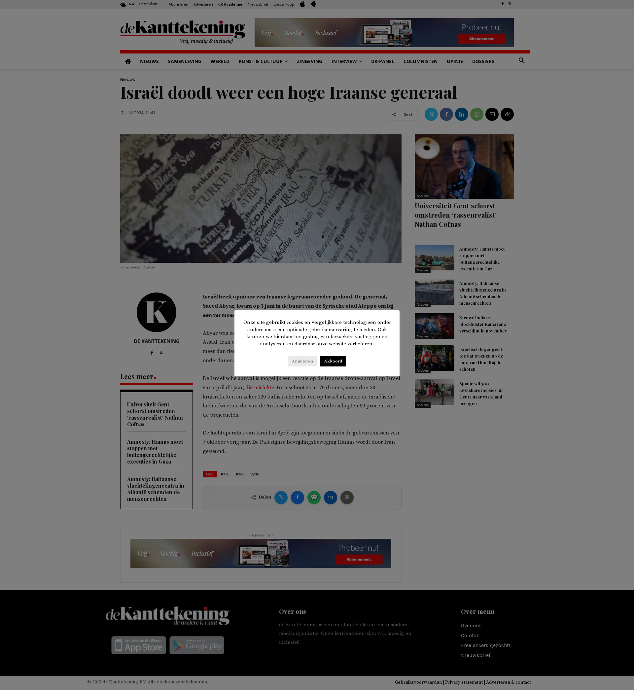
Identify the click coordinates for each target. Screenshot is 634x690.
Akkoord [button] (333, 361)
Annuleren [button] (302, 361)
